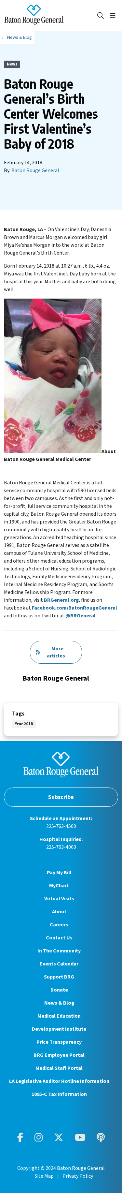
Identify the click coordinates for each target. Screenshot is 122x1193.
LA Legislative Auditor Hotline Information (59, 1081)
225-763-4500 (61, 826)
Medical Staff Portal (59, 1068)
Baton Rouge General (35, 170)
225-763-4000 (61, 847)
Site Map (44, 1176)
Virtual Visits (59, 898)
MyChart (59, 885)
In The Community (59, 950)
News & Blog (59, 1003)
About (59, 911)
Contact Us (59, 937)
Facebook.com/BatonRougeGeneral (74, 607)
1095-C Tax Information (59, 1094)
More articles (56, 652)
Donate (59, 990)
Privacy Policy (77, 1176)
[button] (114, 15)
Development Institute (59, 1029)
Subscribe (61, 797)
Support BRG (59, 976)
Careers (59, 924)
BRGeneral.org (61, 600)
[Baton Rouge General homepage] (50, 15)
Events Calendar (59, 963)
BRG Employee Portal (59, 1055)
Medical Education (59, 1016)
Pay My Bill (59, 872)
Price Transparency (59, 1042)
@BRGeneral (80, 615)
